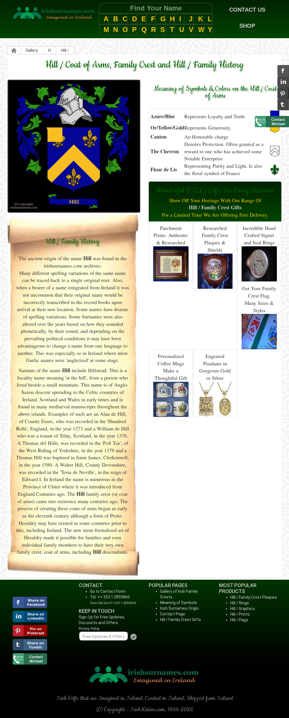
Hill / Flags (239, 620)
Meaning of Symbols (178, 602)
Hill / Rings (239, 603)
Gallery (32, 50)
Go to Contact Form (108, 591)
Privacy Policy (89, 629)
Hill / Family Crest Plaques (253, 597)
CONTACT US (247, 10)
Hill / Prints (240, 614)
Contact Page (172, 614)
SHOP (247, 26)
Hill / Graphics (242, 608)
